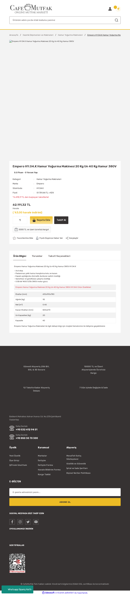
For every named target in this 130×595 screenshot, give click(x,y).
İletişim (42, 460)
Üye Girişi (14, 460)
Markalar (42, 456)
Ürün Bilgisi (19, 256)
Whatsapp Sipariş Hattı (19, 589)
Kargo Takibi (44, 474)
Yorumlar (37, 256)
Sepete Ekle (43, 220)
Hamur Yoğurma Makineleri (49, 179)
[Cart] (118, 8)
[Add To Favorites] (23, 238)
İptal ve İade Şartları (77, 468)
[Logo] (31, 8)
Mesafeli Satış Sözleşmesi (73, 457)
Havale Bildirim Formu (49, 469)
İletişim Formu (45, 465)
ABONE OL (65, 502)
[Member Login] (110, 9)
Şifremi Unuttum (18, 465)
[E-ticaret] (64, 593)
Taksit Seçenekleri (59, 256)
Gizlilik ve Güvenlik (76, 463)
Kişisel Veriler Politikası (78, 473)
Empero (40, 183)
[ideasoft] (48, 592)
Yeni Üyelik (14, 456)
